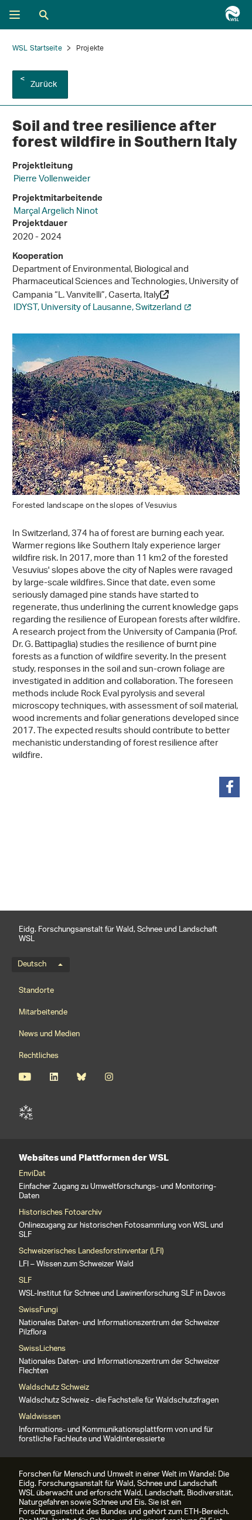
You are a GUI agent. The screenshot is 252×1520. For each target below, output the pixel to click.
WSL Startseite (37, 48)
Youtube (25, 1077)
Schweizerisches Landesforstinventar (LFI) (91, 1251)
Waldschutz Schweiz (54, 1388)
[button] (229, 787)
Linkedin (54, 1077)
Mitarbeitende (43, 1012)
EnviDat (32, 1174)
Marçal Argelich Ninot (55, 212)
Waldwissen (39, 1417)
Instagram (109, 1077)
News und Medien (49, 1034)
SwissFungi (38, 1310)
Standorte (36, 991)
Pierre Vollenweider (51, 179)
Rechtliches (39, 1056)
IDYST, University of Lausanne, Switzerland (97, 308)
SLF (26, 1112)
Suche (44, 14)
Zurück (43, 85)
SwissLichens (42, 1349)
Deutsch (32, 964)
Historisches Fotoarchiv (60, 1213)
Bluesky (81, 1077)
